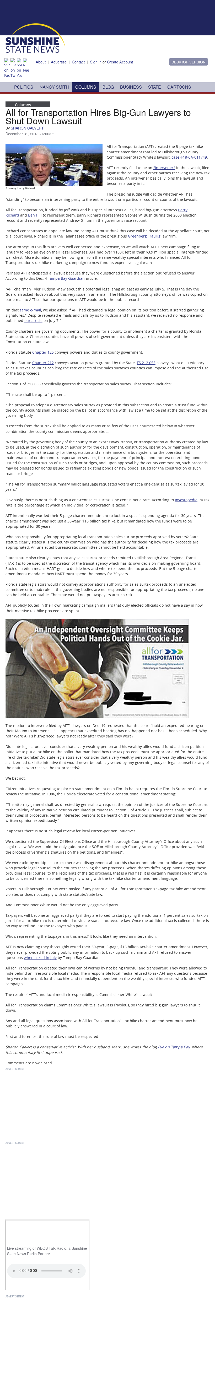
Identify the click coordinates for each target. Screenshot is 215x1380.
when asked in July (40, 957)
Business (131, 87)
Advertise (59, 61)
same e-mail (30, 310)
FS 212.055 (146, 362)
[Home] (35, 37)
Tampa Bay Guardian (66, 278)
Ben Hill (35, 215)
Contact (78, 61)
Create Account (120, 61)
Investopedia (186, 499)
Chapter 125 (43, 352)
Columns (85, 87)
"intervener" (164, 167)
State (154, 87)
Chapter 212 (43, 362)
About (41, 61)
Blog (108, 87)
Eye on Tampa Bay (174, 1046)
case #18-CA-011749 (189, 157)
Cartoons (179, 87)
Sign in (95, 61)
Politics (23, 87)
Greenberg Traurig (144, 236)
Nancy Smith (54, 87)
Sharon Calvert (27, 128)
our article (33, 320)
